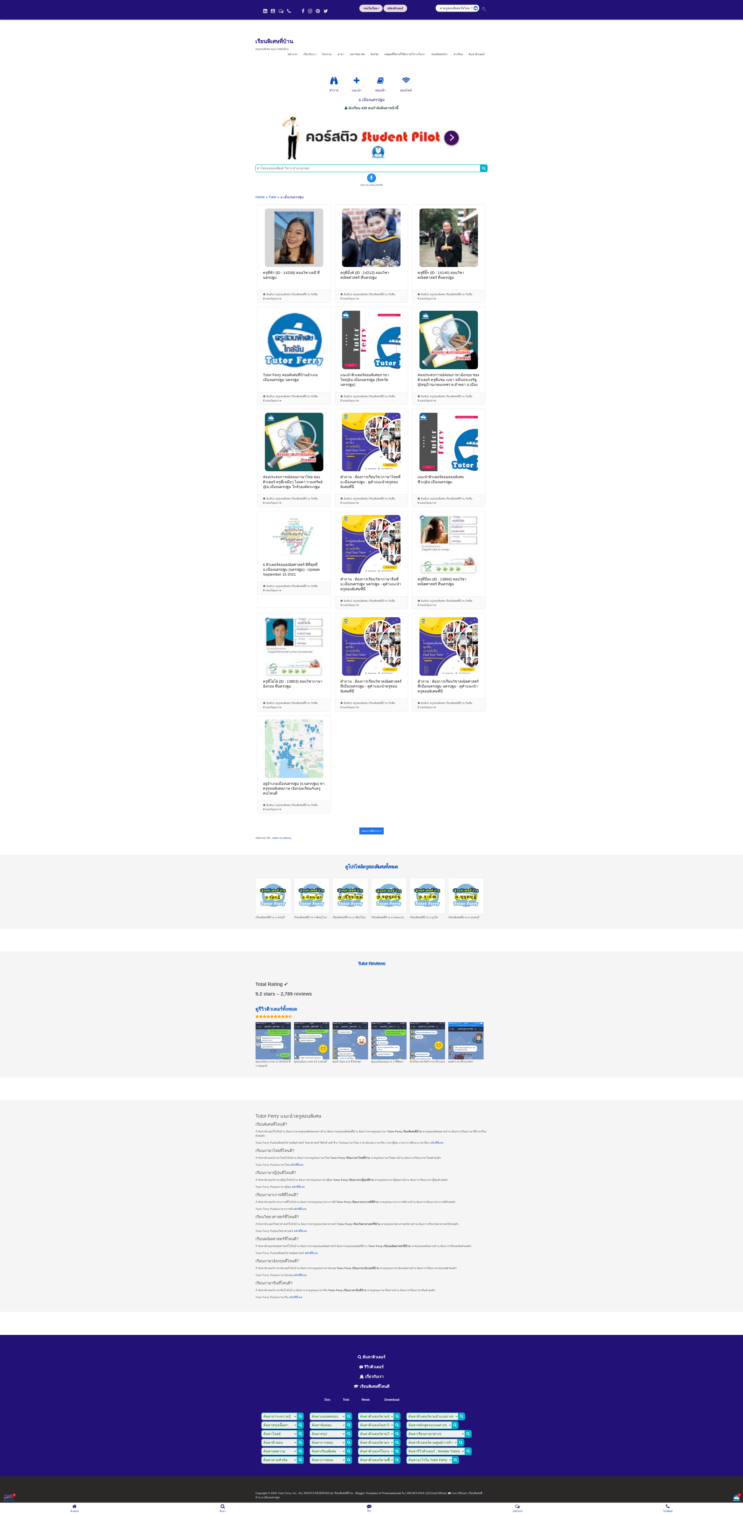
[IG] (310, 11)
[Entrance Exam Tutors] (380, 81)
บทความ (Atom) (281, 837)
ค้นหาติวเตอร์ (477, 54)
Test (346, 1399)
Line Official (459, 1493)
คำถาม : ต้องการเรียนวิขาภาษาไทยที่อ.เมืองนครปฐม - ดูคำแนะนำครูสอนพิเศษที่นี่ (370, 482)
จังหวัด (374, 54)
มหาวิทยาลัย (357, 54)
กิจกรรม (327, 54)
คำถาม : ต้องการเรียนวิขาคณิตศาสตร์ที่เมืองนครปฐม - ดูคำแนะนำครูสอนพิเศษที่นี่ (370, 686)
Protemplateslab (391, 1493)
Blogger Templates (366, 1493)
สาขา (340, 54)
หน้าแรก (293, 54)
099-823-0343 (415, 1493)
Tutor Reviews (371, 963)
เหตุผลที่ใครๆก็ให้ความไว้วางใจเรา (404, 54)
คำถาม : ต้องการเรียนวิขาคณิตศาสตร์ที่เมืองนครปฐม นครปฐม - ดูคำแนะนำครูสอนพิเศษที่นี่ (448, 686)
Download (391, 1399)
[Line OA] (281, 11)
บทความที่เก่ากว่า (371, 831)
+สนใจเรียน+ (371, 8)
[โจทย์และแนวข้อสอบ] (736, 1498)
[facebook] (303, 11)
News (366, 1399)
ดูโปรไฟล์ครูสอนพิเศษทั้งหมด (371, 866)
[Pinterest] (318, 11)
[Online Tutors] (406, 81)
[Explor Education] (334, 81)
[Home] (265, 11)
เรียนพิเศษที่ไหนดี (374, 1386)
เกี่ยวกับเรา (309, 54)
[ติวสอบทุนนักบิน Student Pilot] (371, 159)
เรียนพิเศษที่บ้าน (274, 41)
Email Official (438, 1493)
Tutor (272, 197)
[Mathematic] (357, 81)
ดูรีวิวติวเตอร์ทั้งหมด (276, 1009)
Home (260, 197)
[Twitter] (326, 11)
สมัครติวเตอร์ (395, 8)
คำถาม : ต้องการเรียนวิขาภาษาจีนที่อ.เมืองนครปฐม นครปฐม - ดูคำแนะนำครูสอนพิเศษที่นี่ (370, 584)
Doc (327, 1399)
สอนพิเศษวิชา (439, 54)
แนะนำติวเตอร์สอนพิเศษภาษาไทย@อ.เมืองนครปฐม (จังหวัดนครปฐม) (364, 380)
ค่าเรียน (458, 54)
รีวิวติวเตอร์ (373, 1367)
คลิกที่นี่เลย (436, 1142)
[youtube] (273, 11)
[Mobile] (289, 11)
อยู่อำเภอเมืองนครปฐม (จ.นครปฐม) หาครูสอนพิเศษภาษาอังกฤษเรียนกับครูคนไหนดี (294, 789)
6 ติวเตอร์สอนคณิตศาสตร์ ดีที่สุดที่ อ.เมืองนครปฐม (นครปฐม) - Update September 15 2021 (291, 570)
